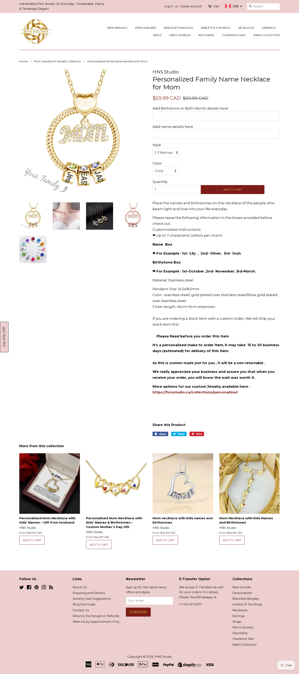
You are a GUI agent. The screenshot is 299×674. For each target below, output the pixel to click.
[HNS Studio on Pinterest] (36, 588)
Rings (157, 35)
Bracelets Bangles (178, 27)
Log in (168, 6)
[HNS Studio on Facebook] (29, 588)
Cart (216, 6)
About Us (80, 587)
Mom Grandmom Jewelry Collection (57, 61)
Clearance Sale (234, 35)
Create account (191, 6)
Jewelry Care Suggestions (92, 598)
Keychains (206, 35)
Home (23, 61)
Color (157, 163)
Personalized (145, 27)
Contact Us (81, 610)
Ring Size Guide (84, 604)
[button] (4, 337)
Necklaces (246, 27)
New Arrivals (117, 27)
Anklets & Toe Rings (215, 27)
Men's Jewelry (180, 35)
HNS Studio (163, 657)
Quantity (160, 182)
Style (157, 145)
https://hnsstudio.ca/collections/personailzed (195, 392)
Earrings (269, 27)
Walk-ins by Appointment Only (96, 622)
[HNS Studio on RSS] (51, 588)
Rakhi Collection (266, 35)
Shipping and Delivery (89, 593)
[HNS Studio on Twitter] (21, 588)
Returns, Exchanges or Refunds (96, 616)
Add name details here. (173, 127)
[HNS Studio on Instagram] (43, 588)
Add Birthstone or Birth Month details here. (191, 108)
